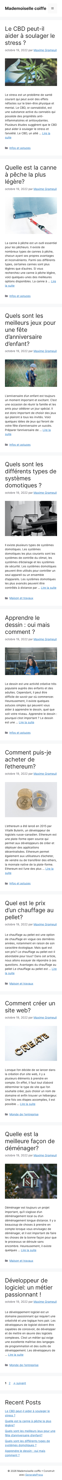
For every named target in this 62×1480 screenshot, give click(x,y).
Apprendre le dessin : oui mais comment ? (27, 624)
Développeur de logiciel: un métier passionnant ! (29, 1287)
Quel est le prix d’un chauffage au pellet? (29, 910)
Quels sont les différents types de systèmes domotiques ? (30, 475)
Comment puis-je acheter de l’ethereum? (28, 759)
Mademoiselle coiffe (25, 8)
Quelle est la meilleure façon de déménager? (30, 1141)
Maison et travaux (21, 598)
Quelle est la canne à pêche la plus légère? (31, 174)
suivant (19, 1383)
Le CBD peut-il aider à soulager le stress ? (30, 35)
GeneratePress (34, 1474)
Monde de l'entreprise (24, 1114)
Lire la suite (48, 587)
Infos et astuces (20, 148)
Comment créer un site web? (30, 1007)
